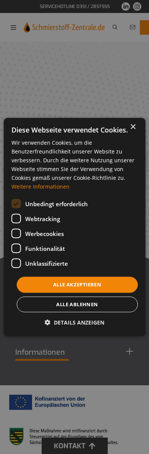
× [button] (133, 126)
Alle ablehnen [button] (77, 304)
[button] (74, 322)
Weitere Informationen (40, 186)
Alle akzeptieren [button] (77, 284)
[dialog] (75, 227)
